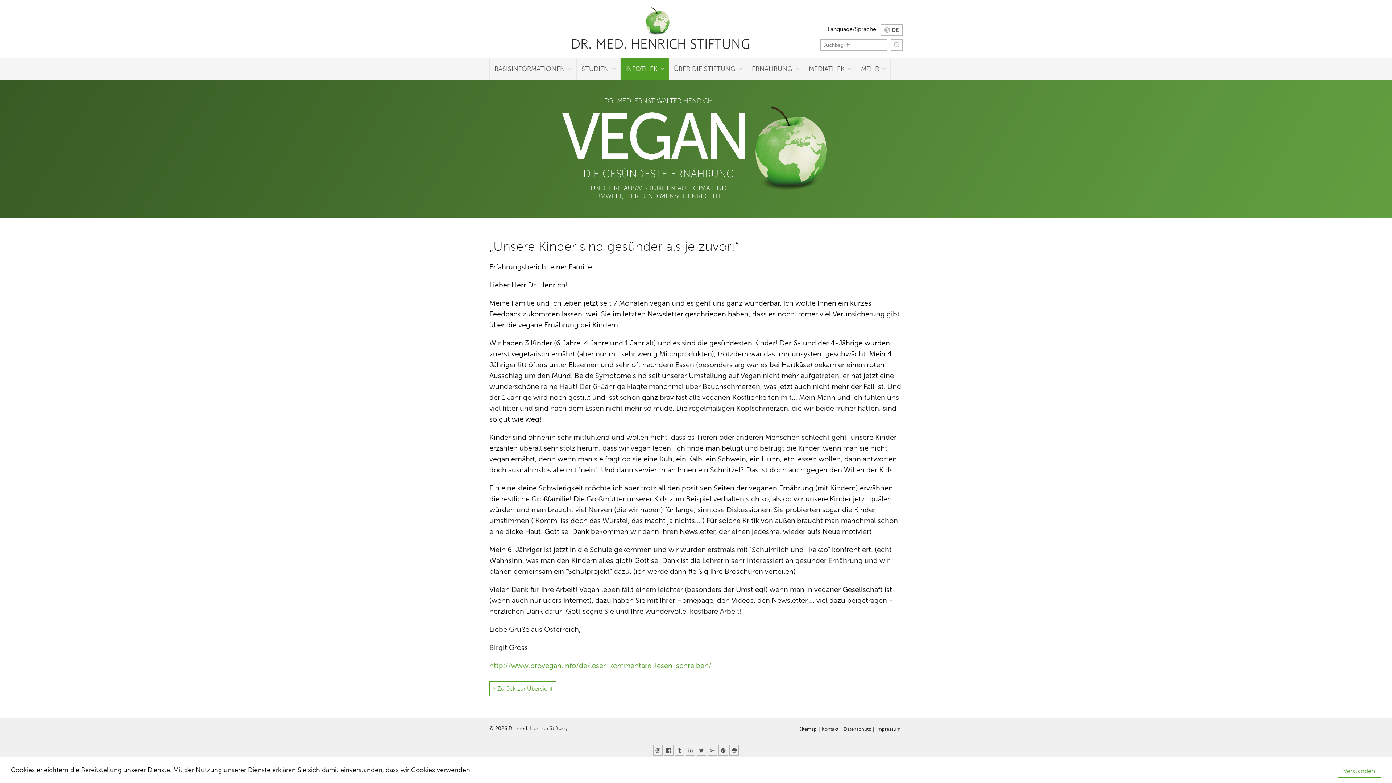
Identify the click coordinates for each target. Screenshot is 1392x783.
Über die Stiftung (705, 68)
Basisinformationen (529, 68)
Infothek (641, 68)
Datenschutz (857, 729)
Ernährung (772, 68)
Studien (595, 68)
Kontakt (830, 729)
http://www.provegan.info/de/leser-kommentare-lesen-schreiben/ (600, 666)
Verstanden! (1360, 771)
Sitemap (808, 729)
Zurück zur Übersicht (524, 688)
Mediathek (827, 68)
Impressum (888, 729)
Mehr (870, 68)
